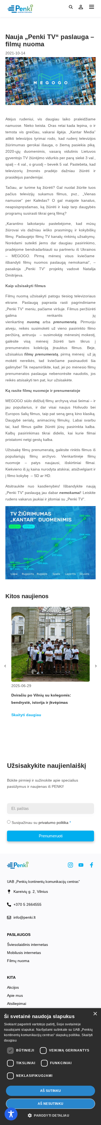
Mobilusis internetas (24, 952)
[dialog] (50, 1066)
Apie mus (15, 995)
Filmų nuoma (18, 961)
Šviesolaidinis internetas (27, 944)
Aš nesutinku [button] (51, 1104)
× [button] (95, 1014)
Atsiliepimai (16, 1003)
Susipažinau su (40, 822)
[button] (91, 7)
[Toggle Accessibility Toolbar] (11, 1114)
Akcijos (13, 987)
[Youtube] (80, 865)
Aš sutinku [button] (50, 1091)
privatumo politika (53, 822)
